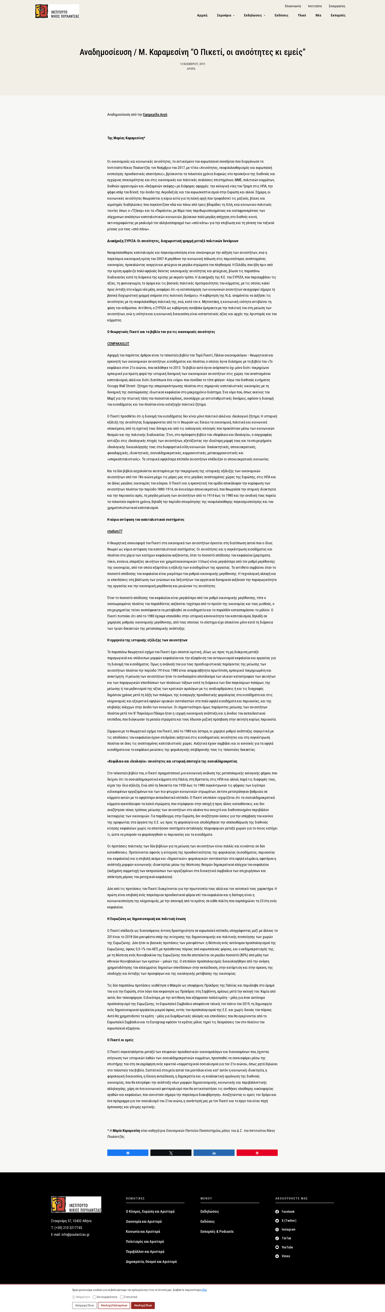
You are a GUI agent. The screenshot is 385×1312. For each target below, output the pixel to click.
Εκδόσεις (208, 1221)
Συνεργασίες (337, 6)
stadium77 (114, 531)
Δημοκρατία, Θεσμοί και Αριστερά (151, 1261)
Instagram (288, 1229)
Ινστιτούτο (315, 6)
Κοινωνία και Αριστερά (143, 1231)
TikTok (286, 1238)
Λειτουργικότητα (107, 1297)
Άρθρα (191, 68)
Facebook (288, 1211)
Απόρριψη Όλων (84, 1305)
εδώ (204, 1290)
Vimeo (286, 1256)
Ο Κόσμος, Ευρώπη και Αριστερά (150, 1211)
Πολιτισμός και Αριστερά (145, 1241)
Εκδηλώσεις (210, 1211)
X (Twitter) (289, 1221)
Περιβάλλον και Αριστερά (145, 1251)
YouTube (287, 1247)
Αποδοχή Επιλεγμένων (114, 1305)
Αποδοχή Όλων (143, 1305)
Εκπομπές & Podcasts (217, 1231)
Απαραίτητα (83, 1297)
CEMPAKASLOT (118, 343)
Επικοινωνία (293, 6)
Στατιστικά (130, 1297)
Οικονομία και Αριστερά (144, 1221)
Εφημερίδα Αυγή (155, 114)
